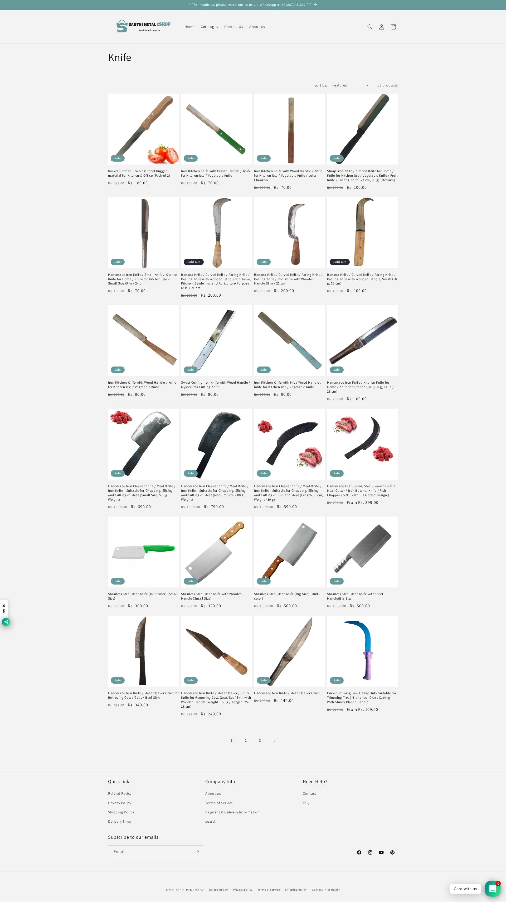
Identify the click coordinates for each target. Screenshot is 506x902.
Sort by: (320, 85)
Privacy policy (242, 889)
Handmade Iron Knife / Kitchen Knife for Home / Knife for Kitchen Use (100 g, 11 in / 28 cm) (360, 387)
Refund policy (218, 889)
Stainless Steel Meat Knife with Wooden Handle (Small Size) (211, 596)
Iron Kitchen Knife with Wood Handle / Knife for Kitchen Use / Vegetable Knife (142, 384)
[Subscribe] (197, 852)
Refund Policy (120, 793)
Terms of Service (219, 802)
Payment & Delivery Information (232, 812)
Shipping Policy (121, 812)
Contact (309, 793)
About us (213, 793)
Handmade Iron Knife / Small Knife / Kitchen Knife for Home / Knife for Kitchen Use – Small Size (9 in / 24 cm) (142, 279)
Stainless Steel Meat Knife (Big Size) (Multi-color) (287, 596)
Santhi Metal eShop (189, 890)
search (211, 821)
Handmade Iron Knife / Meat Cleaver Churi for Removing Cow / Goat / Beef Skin (143, 695)
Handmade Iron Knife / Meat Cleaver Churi (286, 693)
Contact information (326, 889)
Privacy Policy (119, 802)
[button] (209, 26)
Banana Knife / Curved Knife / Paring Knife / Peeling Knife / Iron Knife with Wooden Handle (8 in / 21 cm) (288, 279)
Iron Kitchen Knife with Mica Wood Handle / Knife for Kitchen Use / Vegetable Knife (288, 384)
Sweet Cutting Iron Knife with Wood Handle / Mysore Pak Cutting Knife (215, 384)
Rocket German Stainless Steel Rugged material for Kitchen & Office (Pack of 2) (139, 173)
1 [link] (232, 740)
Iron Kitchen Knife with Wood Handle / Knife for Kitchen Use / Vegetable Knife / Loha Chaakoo (288, 175)
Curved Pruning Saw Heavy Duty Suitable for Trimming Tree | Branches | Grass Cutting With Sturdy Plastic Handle (361, 697)
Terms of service (269, 889)
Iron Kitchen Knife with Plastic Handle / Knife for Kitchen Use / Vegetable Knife (216, 173)
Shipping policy (296, 889)
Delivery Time (119, 821)
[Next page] (274, 740)
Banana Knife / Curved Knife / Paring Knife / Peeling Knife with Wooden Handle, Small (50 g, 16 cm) (362, 279)
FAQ (306, 802)
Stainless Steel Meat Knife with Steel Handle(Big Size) (355, 596)
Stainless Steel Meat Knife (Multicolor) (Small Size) (143, 596)
